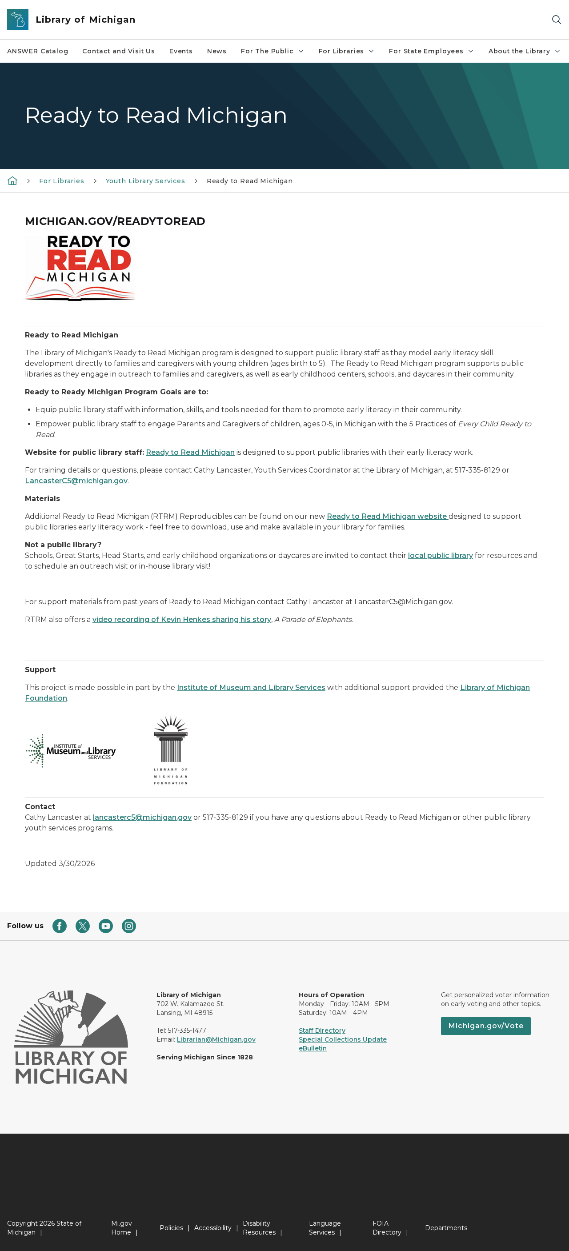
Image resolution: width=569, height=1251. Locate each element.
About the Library (519, 51)
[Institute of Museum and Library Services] (72, 751)
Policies (171, 1228)
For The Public (267, 51)
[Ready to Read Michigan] (80, 268)
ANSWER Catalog (37, 51)
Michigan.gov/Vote (486, 1026)
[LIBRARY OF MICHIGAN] (12, 180)
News (217, 51)
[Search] (556, 19)
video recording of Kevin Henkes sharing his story (181, 619)
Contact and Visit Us (118, 51)
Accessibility (213, 1228)
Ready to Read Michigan (190, 452)
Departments (446, 1228)
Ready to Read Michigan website (388, 516)
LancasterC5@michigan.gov (76, 481)
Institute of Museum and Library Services (251, 687)
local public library (440, 555)
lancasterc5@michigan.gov (142, 817)
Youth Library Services (145, 181)
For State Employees (426, 51)
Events (181, 51)
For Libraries (342, 51)
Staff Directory (322, 1030)
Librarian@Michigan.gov (216, 1039)
